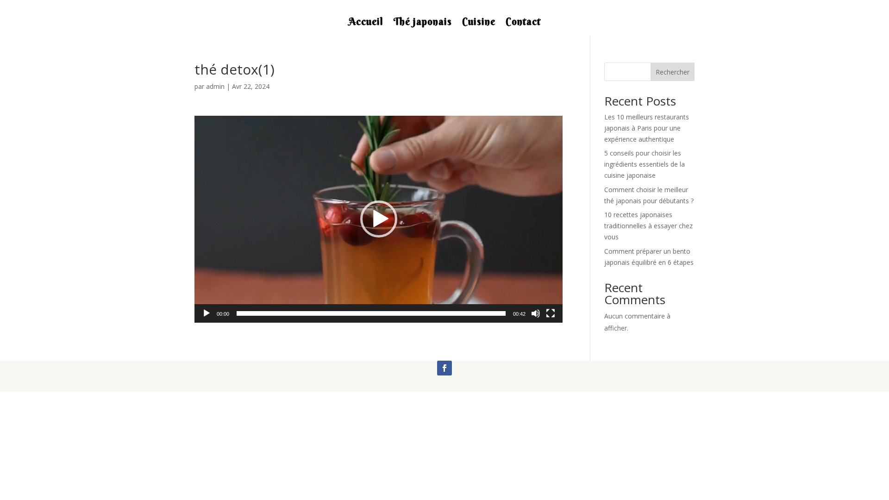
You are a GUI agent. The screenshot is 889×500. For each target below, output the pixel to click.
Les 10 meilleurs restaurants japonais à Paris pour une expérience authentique (646, 128)
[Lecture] (206, 313)
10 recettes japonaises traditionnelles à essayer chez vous (648, 225)
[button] (378, 219)
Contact (523, 23)
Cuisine (478, 23)
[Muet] (535, 313)
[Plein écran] (550, 313)
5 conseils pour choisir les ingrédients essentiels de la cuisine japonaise (644, 164)
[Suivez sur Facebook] (444, 368)
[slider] (371, 313)
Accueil (366, 23)
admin (215, 86)
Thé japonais (423, 23)
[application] (378, 219)
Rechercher (672, 72)
